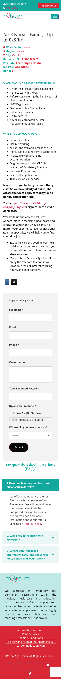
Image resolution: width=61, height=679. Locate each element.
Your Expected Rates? (24, 388)
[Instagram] (39, 665)
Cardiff (16, 55)
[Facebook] (12, 665)
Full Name (16, 309)
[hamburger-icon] (55, 16)
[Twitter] (21, 665)
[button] (30, 485)
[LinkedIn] (30, 665)
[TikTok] (30, 673)
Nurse (27, 47)
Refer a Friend (32, 523)
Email (13, 327)
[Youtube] (48, 665)
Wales (20, 51)
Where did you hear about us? (29, 427)
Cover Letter (17, 362)
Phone (14, 344)
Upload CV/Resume (22, 406)
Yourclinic (12, 7)
